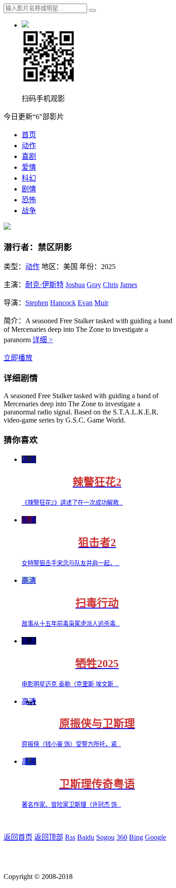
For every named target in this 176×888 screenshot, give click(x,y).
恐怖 (29, 200)
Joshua (75, 284)
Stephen (36, 303)
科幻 (29, 178)
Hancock (63, 303)
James (128, 284)
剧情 (29, 189)
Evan (85, 303)
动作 (29, 145)
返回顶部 (48, 837)
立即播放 (18, 358)
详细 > (42, 340)
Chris (110, 284)
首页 (29, 135)
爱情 (29, 167)
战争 (29, 210)
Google (155, 837)
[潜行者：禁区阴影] (7, 227)
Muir (101, 303)
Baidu (85, 837)
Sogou (105, 837)
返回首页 (18, 837)
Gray (94, 284)
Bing (136, 837)
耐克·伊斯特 (44, 284)
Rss (70, 837)
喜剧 (29, 156)
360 (121, 837)
